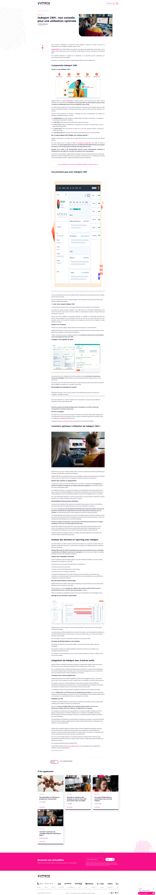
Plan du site (68, 893)
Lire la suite (42, 807)
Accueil (39, 10)
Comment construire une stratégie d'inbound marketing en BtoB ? (50, 833)
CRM (48, 10)
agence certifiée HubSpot (72, 746)
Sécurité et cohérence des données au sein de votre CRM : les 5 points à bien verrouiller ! (77, 799)
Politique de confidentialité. (113, 865)
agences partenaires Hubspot (66, 421)
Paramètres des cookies (91, 893)
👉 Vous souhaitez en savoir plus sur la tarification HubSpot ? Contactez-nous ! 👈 (78, 164)
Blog (41, 10)
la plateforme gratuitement (83, 143)
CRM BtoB (69, 100)
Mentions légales (73, 893)
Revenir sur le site (111, 3)
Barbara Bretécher (68, 761)
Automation (45, 10)
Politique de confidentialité (81, 893)
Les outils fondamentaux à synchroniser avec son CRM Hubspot (103, 799)
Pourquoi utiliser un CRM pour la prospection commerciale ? (49, 798)
